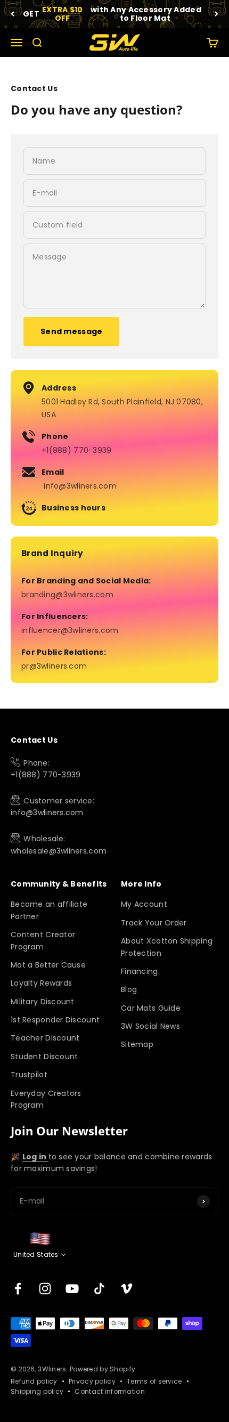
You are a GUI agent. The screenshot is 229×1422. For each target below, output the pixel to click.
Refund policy (34, 1381)
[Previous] (12, 13)
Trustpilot (29, 1074)
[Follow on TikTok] (99, 1288)
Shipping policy (37, 1391)
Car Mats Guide (151, 1008)
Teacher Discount (45, 1038)
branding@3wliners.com (67, 594)
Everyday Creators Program (46, 1099)
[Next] (216, 13)
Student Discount (44, 1056)
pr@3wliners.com (54, 666)
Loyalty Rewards (41, 983)
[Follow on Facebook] (18, 1288)
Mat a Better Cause (48, 965)
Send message (71, 331)
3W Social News (150, 1026)
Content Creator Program (43, 940)
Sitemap (137, 1044)
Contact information (109, 1391)
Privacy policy (92, 1381)
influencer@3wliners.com (69, 630)
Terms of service (154, 1381)
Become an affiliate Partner (49, 910)
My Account (144, 904)
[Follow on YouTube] (72, 1288)
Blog (129, 989)
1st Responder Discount (55, 1019)
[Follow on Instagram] (45, 1288)
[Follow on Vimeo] (126, 1288)
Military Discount (43, 1001)
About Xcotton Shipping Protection (166, 947)
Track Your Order (153, 922)
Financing (139, 971)
